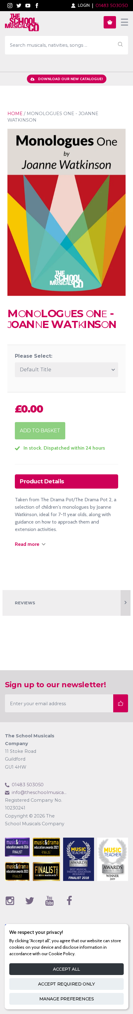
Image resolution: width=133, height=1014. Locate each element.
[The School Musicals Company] (22, 23)
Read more (27, 544)
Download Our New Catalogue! (70, 78)
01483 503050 (112, 5)
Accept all (66, 969)
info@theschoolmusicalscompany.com (39, 792)
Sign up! (120, 703)
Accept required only (66, 984)
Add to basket (40, 431)
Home (15, 113)
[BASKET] (110, 22)
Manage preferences (66, 999)
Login (84, 5)
